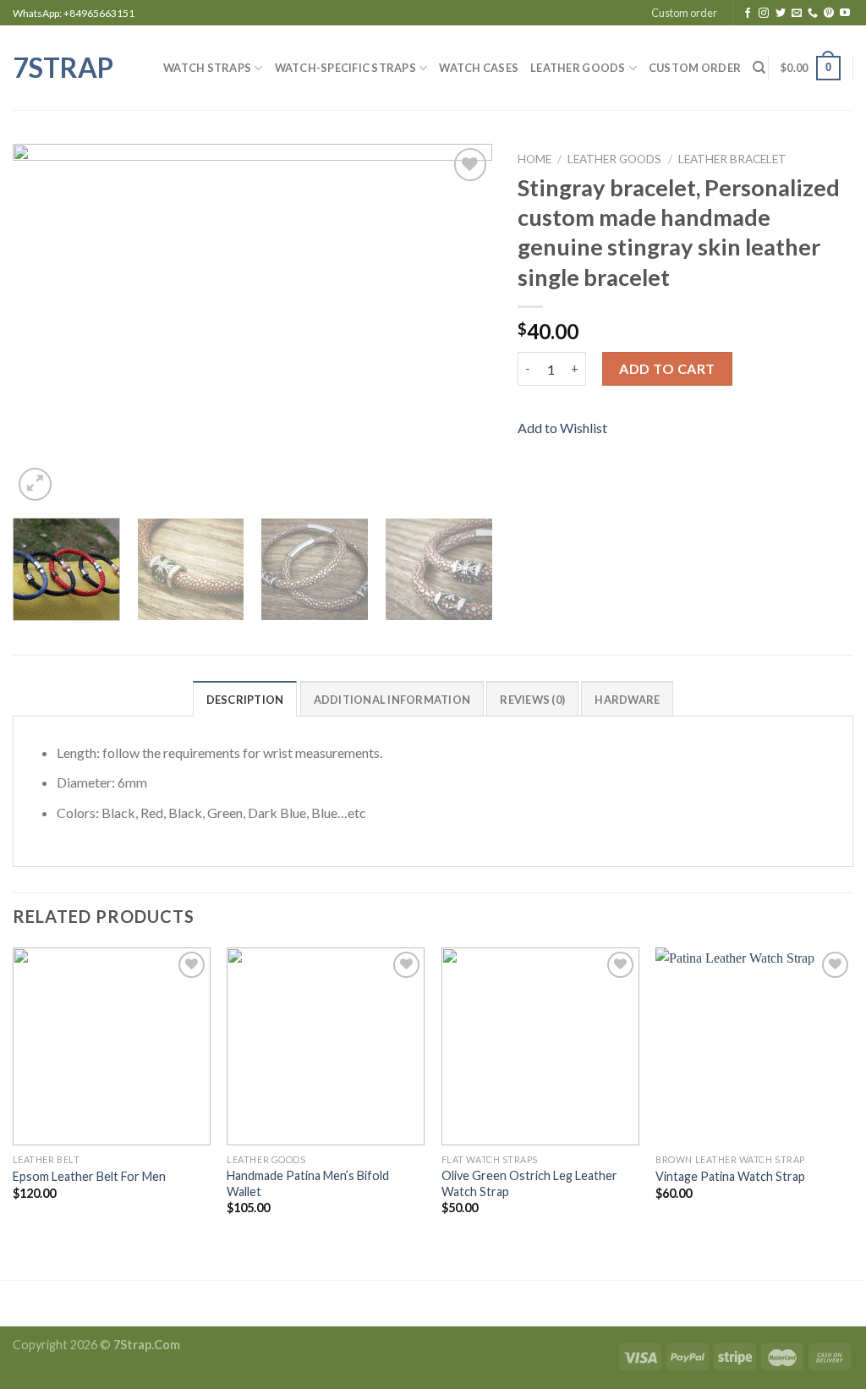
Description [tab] (245, 699)
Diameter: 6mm (102, 782)
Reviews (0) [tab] (532, 699)
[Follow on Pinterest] (829, 13)
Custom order (684, 12)
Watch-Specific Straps (345, 67)
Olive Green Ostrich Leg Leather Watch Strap (529, 1183)
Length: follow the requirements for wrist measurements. (219, 752)
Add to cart (667, 368)
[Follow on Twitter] (781, 13)
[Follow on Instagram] (764, 13)
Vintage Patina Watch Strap (730, 1176)
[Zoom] (35, 484)
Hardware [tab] (627, 699)
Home (534, 159)
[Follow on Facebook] (748, 13)
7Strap (63, 67)
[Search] (759, 68)
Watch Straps (207, 67)
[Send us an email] (797, 13)
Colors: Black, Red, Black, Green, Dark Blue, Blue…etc (211, 812)
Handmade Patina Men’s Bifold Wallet (308, 1183)
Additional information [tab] (392, 699)
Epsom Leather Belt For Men (89, 1176)
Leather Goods (577, 67)
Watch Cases (478, 67)
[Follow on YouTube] (845, 13)
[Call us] (813, 13)
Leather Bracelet (732, 159)
